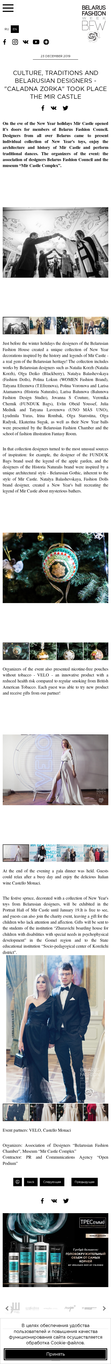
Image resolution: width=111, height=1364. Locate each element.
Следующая (52, 1182)
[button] (103, 173)
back (30, 1182)
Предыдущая (85, 1182)
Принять (55, 1354)
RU (7, 29)
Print (17, 1182)
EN (15, 29)
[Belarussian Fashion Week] (94, 40)
